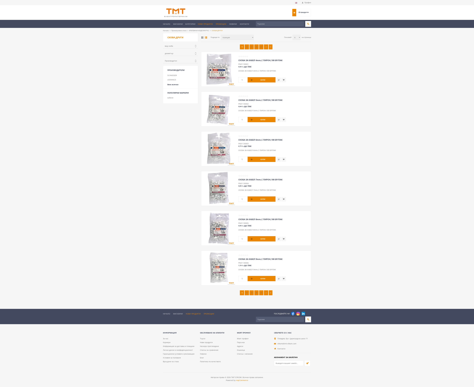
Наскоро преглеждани (209, 346)
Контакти (244, 24)
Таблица (202, 38)
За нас (165, 338)
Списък (206, 38)
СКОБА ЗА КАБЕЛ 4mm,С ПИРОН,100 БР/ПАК (260, 60)
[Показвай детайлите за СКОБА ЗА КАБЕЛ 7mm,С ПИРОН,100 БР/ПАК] (218, 188)
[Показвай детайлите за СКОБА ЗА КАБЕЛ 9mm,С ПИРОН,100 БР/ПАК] (218, 268)
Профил (307, 2)
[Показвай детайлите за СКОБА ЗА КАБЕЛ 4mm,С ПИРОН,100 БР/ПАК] (218, 69)
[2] (266, 46)
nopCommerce (242, 380)
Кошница (241, 350)
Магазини (178, 24)
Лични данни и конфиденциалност (178, 350)
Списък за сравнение (209, 350)
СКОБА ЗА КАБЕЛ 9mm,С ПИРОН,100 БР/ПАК (260, 259)
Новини (233, 24)
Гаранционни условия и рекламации (178, 354)
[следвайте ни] (303, 314)
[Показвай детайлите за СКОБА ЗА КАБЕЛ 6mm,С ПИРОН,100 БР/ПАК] (218, 148)
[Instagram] (298, 314)
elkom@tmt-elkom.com (286, 343)
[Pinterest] (308, 314)
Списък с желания (245, 354)
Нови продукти (205, 24)
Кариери (166, 342)
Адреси (240, 346)
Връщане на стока (171, 361)
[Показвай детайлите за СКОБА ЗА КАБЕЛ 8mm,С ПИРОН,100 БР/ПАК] (218, 228)
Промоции (221, 24)
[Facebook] (293, 314)
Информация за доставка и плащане (178, 346)
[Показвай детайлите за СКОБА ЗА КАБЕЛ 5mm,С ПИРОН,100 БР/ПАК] (218, 109)
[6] (270, 46)
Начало (166, 24)
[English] (296, 2)
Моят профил (242, 338)
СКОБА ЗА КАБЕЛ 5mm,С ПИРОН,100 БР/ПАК (260, 100)
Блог (202, 358)
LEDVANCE (171, 80)
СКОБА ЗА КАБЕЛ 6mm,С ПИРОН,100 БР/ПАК (260, 140)
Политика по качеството (210, 361)
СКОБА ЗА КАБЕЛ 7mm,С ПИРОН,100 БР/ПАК (260, 179)
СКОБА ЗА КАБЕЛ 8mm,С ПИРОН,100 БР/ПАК (260, 219)
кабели (170, 98)
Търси (202, 338)
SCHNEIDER (172, 75)
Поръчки (241, 342)
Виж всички (172, 84)
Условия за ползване (172, 358)
